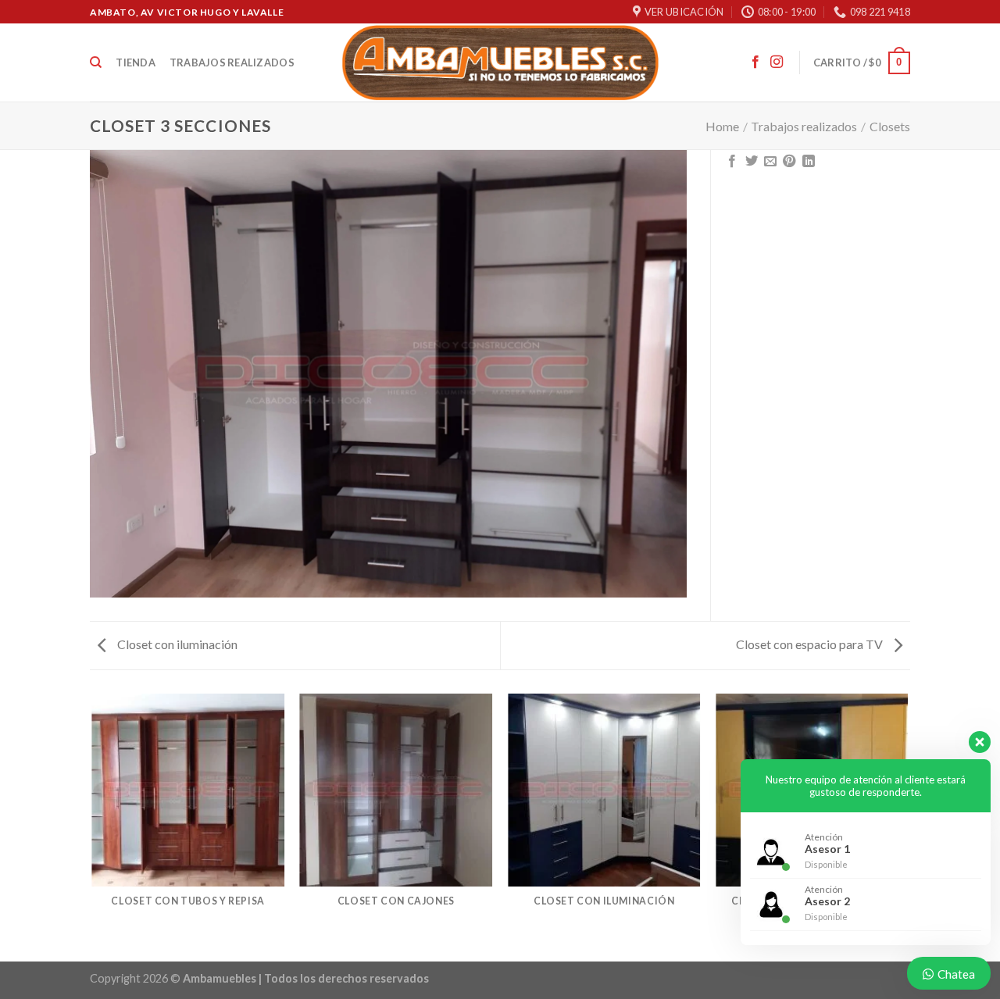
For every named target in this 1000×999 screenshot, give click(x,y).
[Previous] (93, 826)
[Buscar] (96, 62)
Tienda (135, 62)
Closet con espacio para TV (810, 644)
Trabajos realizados (232, 62)
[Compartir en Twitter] (751, 162)
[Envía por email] (770, 162)
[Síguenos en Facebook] (755, 62)
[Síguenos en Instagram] (776, 62)
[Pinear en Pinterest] (789, 162)
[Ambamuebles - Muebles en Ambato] (500, 62)
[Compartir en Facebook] (732, 162)
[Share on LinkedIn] (808, 162)
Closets (890, 126)
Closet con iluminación (176, 644)
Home (722, 126)
